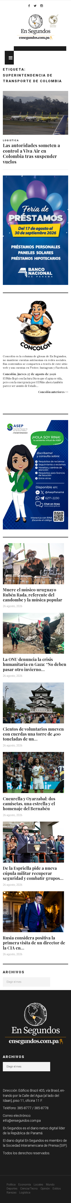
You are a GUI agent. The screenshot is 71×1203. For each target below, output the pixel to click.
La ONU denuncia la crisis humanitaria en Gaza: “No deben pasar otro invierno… (34, 664)
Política (11, 1184)
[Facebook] (29, 5)
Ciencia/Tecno (29, 1188)
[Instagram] (41, 5)
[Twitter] (35, 5)
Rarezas (11, 1192)
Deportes (12, 1188)
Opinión (45, 1188)
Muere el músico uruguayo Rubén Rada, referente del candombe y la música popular (32, 595)
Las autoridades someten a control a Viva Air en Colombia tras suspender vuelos (31, 153)
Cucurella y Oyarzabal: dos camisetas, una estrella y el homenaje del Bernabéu (29, 804)
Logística (24, 1192)
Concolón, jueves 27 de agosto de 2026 (29, 374)
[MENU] (9, 58)
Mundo (50, 1184)
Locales (38, 1184)
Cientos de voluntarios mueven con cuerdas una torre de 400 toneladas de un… (33, 734)
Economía (24, 1184)
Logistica (11, 140)
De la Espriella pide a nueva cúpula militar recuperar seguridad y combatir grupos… (33, 873)
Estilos (57, 1188)
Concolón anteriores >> (53, 392)
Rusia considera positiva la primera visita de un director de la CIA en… (34, 943)
